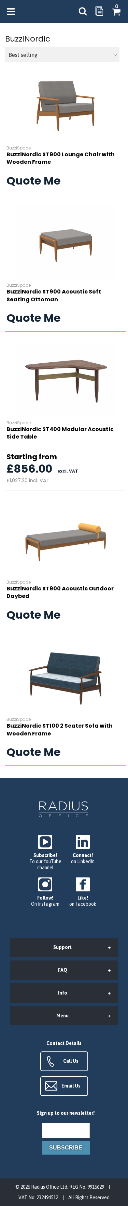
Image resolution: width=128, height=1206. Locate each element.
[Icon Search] (82, 11)
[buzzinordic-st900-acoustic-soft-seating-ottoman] (65, 242)
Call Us (71, 1061)
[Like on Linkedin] (83, 849)
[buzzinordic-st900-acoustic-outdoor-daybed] (65, 539)
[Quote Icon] (99, 11)
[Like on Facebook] (83, 892)
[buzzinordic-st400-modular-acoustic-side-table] (65, 380)
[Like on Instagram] (45, 892)
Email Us (71, 1086)
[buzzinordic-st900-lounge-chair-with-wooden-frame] (65, 105)
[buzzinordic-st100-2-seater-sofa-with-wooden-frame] (65, 676)
